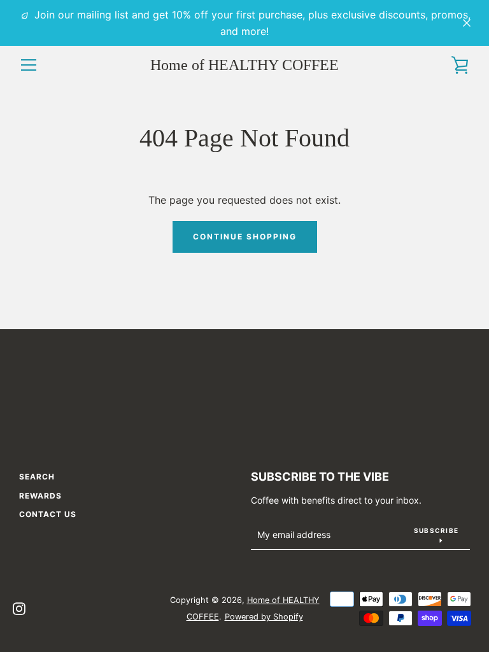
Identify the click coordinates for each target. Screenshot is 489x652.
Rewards (40, 495)
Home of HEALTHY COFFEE (244, 65)
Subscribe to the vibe (320, 476)
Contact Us (47, 514)
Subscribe (436, 530)
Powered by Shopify (264, 616)
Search (37, 476)
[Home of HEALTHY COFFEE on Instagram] (19, 607)
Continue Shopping (245, 236)
